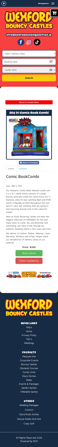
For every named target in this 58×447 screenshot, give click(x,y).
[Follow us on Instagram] (29, 42)
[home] (3, 3)
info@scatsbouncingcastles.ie (29, 34)
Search (29, 77)
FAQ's (29, 327)
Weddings (29, 343)
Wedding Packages (29, 405)
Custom (29, 409)
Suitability (23, 168)
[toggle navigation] (53, 3)
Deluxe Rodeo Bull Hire (29, 419)
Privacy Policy (29, 335)
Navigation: (43, 3)
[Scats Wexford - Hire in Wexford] (29, 20)
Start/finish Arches (29, 414)
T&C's (29, 339)
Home (29, 331)
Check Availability (29, 260)
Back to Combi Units (29, 102)
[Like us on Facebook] (21, 42)
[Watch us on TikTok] (37, 42)
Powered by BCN (29, 441)
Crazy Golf (29, 423)
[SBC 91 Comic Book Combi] (29, 137)
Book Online (29, 253)
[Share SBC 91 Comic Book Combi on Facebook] (29, 162)
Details (11, 168)
